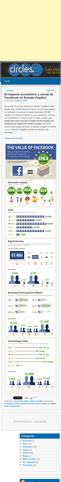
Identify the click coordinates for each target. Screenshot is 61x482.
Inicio (7, 81)
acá (6, 129)
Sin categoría (28, 462)
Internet (31, 404)
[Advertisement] (30, 30)
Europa (16, 404)
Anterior (9, 90)
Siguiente (51, 90)
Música (26, 456)
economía (8, 404)
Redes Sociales (36, 401)
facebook (24, 404)
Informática (28, 447)
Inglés (26, 401)
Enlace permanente (12, 406)
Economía (19, 401)
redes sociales (41, 404)
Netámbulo (19, 138)
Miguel (53, 404)
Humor (26, 444)
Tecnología (27, 465)
